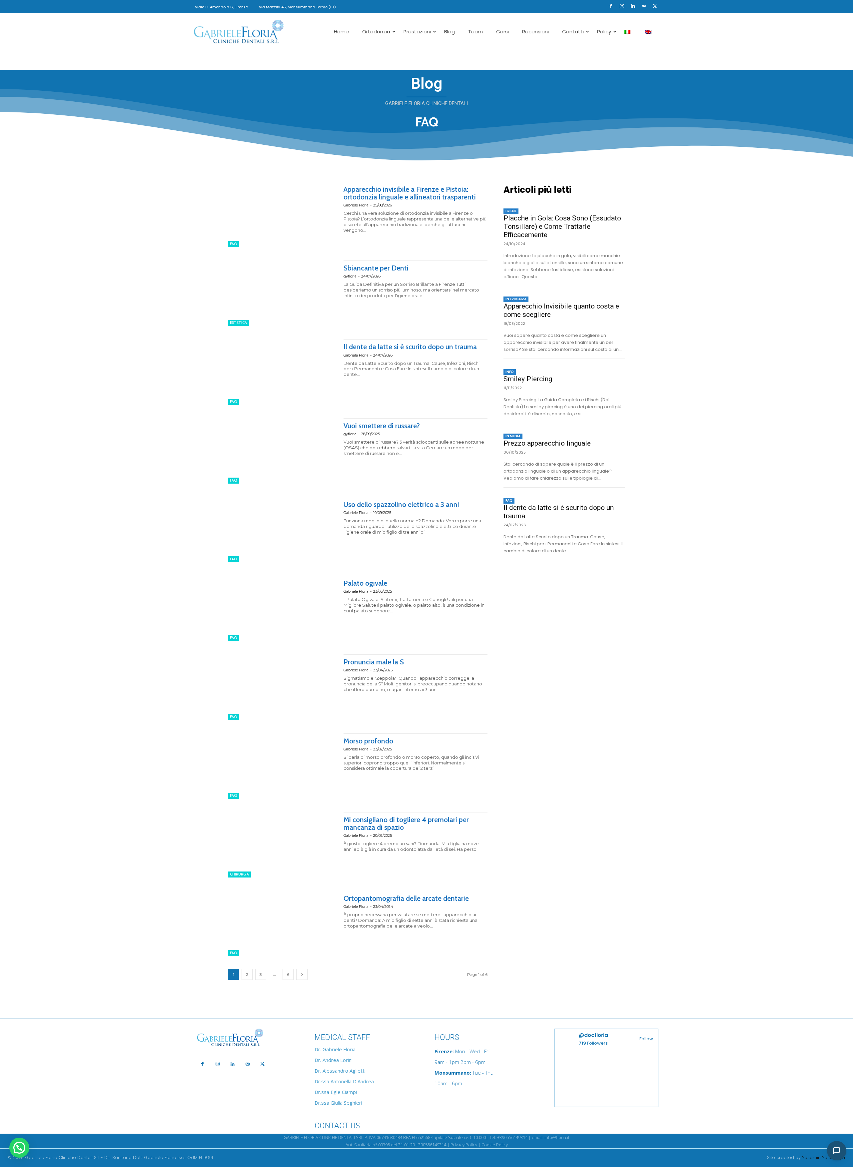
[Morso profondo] (282, 766)
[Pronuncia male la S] (282, 687)
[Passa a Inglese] (649, 31)
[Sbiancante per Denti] (282, 293)
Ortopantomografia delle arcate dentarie (406, 898)
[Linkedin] (633, 6)
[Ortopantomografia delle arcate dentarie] (282, 923)
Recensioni (535, 31)
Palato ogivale (365, 583)
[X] (655, 6)
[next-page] (302, 974)
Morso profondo (368, 741)
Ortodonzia (376, 31)
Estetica (238, 322)
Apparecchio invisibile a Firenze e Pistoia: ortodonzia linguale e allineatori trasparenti (410, 193)
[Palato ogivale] (282, 608)
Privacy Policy (463, 1145)
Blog (449, 31)
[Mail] (644, 6)
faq (233, 243)
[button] (601, 5)
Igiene (510, 210)
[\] (247, 1038)
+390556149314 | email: (520, 1137)
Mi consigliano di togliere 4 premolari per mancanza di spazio (406, 823)
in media (512, 436)
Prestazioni (417, 31)
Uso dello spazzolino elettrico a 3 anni (401, 504)
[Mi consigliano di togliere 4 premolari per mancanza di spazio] (282, 845)
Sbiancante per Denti (376, 268)
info (509, 371)
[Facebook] (611, 6)
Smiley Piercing (527, 379)
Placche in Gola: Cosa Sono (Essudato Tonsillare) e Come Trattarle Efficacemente (562, 226)
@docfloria (593, 1035)
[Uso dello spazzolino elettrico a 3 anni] (282, 529)
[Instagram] (622, 6)
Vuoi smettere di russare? (382, 426)
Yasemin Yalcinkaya (823, 1157)
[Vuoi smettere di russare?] (282, 451)
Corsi (502, 31)
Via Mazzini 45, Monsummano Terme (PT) (297, 7)
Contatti (573, 31)
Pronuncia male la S (374, 662)
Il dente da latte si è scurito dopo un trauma (410, 347)
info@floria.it (556, 1137)
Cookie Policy (494, 1145)
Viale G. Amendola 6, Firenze (221, 7)
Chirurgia (239, 874)
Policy (604, 31)
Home (341, 31)
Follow (646, 1039)
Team (475, 31)
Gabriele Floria (356, 205)
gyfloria (350, 276)
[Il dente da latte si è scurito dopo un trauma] (282, 372)
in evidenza (515, 299)
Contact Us (337, 1125)
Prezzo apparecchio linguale (547, 443)
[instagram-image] (580, 1079)
